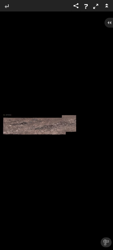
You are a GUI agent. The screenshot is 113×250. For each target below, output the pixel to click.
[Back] (6, 6)
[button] (96, 6)
